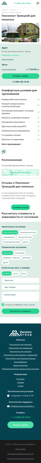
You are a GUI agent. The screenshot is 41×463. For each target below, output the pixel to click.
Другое (25, 242)
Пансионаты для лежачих (20, 351)
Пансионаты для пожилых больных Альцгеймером (20, 360)
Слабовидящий (9, 237)
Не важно (6, 273)
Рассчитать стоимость (20, 311)
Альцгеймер (19, 253)
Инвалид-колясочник (28, 232)
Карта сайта (21, 449)
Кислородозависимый (11, 242)
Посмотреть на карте (20, 172)
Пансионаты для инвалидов (20, 348)
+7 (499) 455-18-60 (22, 3)
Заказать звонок (20, 424)
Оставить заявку (20, 76)
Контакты (20, 379)
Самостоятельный (10, 232)
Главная (5, 10)
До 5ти (23, 273)
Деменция (27, 258)
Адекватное (7, 253)
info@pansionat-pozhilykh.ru (22, 406)
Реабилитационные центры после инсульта (20, 369)
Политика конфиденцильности (20, 454)
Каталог (13, 10)
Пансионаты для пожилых (11, 12)
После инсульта (7, 59)
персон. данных (29, 305)
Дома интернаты (20, 365)
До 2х (16, 273)
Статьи (20, 386)
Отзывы (20, 382)
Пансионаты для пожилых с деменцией (20, 355)
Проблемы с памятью (11, 258)
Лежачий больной (25, 237)
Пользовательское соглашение (20, 458)
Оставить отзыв (20, 207)
